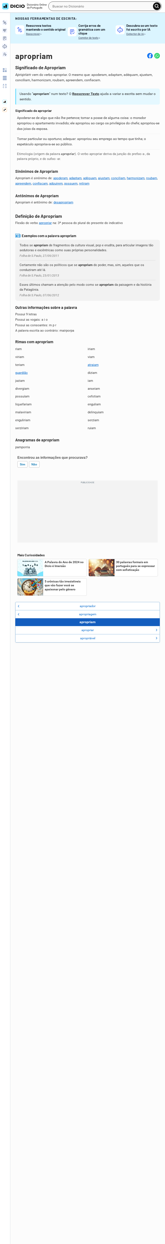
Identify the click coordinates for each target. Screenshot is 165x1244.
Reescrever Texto (85, 94)
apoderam (60, 178)
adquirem (56, 183)
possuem (71, 183)
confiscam (40, 183)
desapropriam (63, 202)
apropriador (88, 606)
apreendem (23, 183)
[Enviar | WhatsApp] (157, 56)
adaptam (75, 178)
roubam (151, 178)
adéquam (89, 178)
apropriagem (87, 614)
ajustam (104, 178)
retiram (84, 183)
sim (22, 464)
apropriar (45, 223)
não (34, 464)
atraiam (93, 365)
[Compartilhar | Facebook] (150, 56)
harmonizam (136, 178)
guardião (21, 373)
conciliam (118, 178)
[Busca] (157, 6)
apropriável (87, 638)
